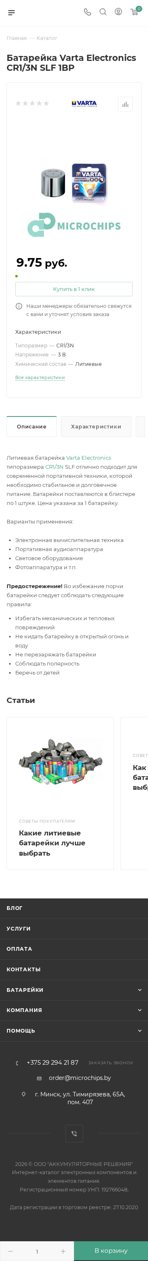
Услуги (19, 929)
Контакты (23, 969)
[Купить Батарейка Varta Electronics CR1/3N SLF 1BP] (74, 180)
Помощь (21, 1031)
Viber (74, 1133)
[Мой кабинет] (118, 12)
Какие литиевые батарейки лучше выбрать (52, 843)
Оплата (19, 949)
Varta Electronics (88, 457)
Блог (15, 908)
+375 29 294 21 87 (53, 1063)
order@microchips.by (80, 1078)
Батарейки (25, 990)
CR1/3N (54, 466)
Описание (31, 426)
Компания (24, 1010)
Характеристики (96, 426)
